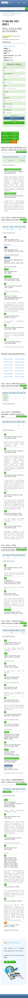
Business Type (8, 104)
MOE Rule (5, 136)
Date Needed (7, 110)
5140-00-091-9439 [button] (19, 371)
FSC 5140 (12, 46)
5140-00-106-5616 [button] (19, 365)
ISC (5, 139)
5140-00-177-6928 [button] (8, 371)
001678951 (12, 229)
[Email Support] (19, 152)
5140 (7, 229)
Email (5, 79)
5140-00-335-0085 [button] (19, 376)
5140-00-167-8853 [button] (19, 359)
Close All (14, 142)
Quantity (6, 91)
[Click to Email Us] (7, 792)
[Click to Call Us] (4, 792)
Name (5, 67)
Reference (6, 98)
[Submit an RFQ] (10, 792)
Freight (14, 139)
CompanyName (8, 73)
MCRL (5, 133)
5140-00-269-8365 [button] (8, 374)
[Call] (13, 962)
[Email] (7, 962)
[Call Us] (17, 152)
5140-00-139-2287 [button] (19, 368)
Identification (14, 133)
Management (5, 142)
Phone (5, 85)
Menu (24, 2)
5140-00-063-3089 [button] (8, 359)
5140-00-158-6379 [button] (8, 376)
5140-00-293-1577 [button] (19, 374)
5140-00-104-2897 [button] (19, 362)
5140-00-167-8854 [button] (8, 362)
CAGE (14, 136)
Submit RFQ (23, 152)
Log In (18, 2)
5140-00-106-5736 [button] (8, 365)
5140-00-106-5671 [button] (8, 368)
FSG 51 (6, 46)
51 (3, 229)
